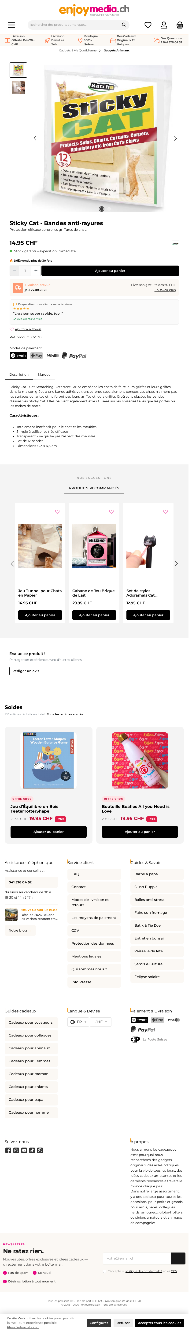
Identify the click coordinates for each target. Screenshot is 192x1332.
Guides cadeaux (20, 1010)
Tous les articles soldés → (67, 714)
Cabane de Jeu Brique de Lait (93, 593)
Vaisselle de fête (148, 951)
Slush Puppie (146, 887)
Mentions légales (86, 956)
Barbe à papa (146, 874)
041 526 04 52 (20, 882)
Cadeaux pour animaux (29, 1048)
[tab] (19, 374)
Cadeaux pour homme (29, 1112)
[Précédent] (35, 138)
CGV (75, 931)
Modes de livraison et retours (90, 902)
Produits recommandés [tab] (94, 488)
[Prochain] (175, 138)
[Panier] (178, 25)
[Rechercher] (124, 25)
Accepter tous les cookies (159, 1323)
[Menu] (11, 25)
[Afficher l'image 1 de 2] (101, 209)
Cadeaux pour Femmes (29, 1061)
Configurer (99, 1323)
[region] (94, 138)
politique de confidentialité (143, 1271)
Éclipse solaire (147, 977)
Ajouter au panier (110, 271)
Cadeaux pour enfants (28, 1087)
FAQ (75, 874)
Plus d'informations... (23, 1327)
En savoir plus (165, 290)
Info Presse (81, 982)
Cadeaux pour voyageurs (31, 1022)
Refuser (123, 1323)
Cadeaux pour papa (26, 1100)
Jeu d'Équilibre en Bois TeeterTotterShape (34, 809)
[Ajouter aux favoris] (57, 512)
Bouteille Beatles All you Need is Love (136, 809)
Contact (78, 887)
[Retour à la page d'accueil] (94, 10)
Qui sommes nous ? (89, 969)
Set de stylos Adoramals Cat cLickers (140, 593)
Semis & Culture (148, 964)
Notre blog (18, 930)
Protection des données (92, 943)
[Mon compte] (164, 25)
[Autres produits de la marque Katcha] (175, 243)
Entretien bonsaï (149, 938)
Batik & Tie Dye (147, 925)
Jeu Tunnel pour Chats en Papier (40, 593)
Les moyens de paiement (93, 918)
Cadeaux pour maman (28, 1074)
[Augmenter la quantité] (36, 271)
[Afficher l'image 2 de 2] (109, 209)
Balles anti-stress (149, 900)
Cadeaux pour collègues (30, 1035)
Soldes (13, 707)
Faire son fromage (150, 913)
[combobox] (73, 25)
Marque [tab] (44, 374)
